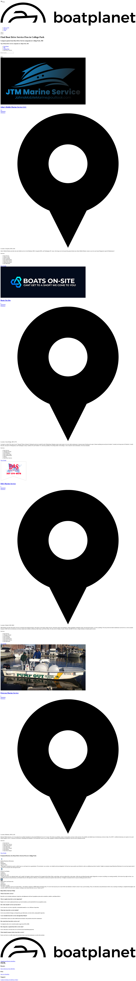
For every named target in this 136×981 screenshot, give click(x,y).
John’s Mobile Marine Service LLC (13, 107)
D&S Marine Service (8, 484)
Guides (11, 961)
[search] (2, 33)
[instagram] (2, 963)
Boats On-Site (6, 300)
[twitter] (4, 963)
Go (1, 56)
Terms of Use (9, 979)
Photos (8, 961)
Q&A (13, 968)
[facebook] (1, 963)
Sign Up (5, 29)
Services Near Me (8, 968)
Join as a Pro (6, 27)
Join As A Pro (4, 974)
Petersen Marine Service (10, 693)
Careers (5, 961)
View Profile (3, 265)
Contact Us (3, 979)
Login (4, 30)
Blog (14, 961)
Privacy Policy (15, 979)
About (2, 961)
